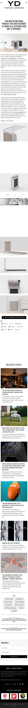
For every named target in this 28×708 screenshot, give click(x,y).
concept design (8, 602)
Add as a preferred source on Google (15, 317)
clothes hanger (9, 599)
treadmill (3, 58)
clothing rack (12, 58)
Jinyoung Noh (8, 605)
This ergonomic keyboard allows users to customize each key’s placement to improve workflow (12, 577)
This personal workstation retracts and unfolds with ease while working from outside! (14, 628)
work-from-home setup (10, 94)
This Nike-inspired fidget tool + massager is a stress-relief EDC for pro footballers (13, 505)
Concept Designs (19, 602)
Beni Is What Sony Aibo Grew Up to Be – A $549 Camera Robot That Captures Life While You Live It (13, 430)
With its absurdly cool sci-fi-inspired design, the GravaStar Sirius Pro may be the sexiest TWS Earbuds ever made (14, 619)
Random (21, 608)
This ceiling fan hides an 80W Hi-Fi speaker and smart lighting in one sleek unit (12, 392)
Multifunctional (19, 605)
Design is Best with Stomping (11, 543)
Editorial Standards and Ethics (7, 679)
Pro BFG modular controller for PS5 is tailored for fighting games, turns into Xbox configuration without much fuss (13, 467)
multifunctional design (10, 608)
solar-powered (18, 112)
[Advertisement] (14, 15)
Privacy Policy (18, 679)
